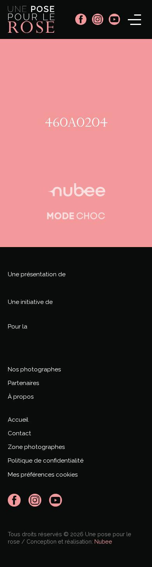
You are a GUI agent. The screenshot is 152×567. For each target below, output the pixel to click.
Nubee (103, 541)
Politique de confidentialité (45, 460)
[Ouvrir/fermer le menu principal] (134, 19)
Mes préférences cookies (43, 474)
